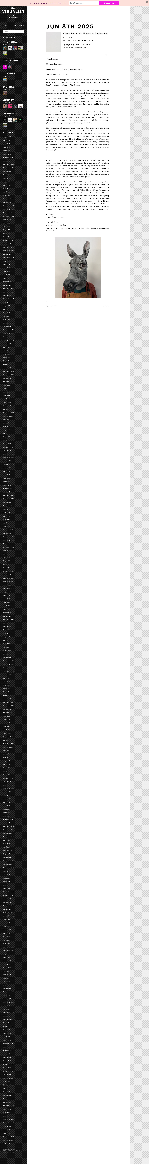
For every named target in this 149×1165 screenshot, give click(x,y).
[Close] (147, 2)
